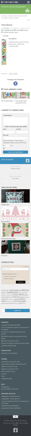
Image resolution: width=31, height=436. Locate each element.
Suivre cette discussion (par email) (16, 126)
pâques (7, 303)
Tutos (3, 376)
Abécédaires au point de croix (10, 362)
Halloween (8, 297)
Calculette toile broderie (8, 345)
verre (24, 303)
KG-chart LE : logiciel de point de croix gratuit (13, 333)
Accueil (4, 16)
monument (11, 299)
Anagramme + (5, 387)
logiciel (21, 297)
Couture (3, 374)
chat (20, 293)
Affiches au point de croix (9, 366)
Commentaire (8, 115)
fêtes (21, 294)
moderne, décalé (8, 278)
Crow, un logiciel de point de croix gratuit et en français (15, 328)
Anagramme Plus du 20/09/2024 (11, 408)
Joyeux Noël (5, 221)
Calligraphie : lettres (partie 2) (10, 396)
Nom (5, 129)
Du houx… (5, 255)
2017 (7, 290)
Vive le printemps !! (7, 101)
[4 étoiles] (24, 30)
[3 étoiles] (17, 30)
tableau (12, 303)
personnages (20, 301)
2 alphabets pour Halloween (10, 405)
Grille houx (5, 205)
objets (3, 301)
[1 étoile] (4, 30)
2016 (3, 290)
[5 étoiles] (4, 32)
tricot (21, 303)
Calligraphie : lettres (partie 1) (10, 399)
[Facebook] (28, 161)
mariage (27, 297)
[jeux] (28, 10)
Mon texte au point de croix (10, 341)
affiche (25, 290)
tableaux (16, 303)
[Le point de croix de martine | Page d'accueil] (12, 2)
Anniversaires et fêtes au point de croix (13, 364)
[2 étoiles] (10, 30)
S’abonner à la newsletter (9, 353)
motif (11, 73)
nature (15, 73)
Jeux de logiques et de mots (9, 389)
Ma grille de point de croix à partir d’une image (14, 337)
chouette (24, 293)
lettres (15, 297)
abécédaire (15, 290)
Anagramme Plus (6, 378)
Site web (5, 135)
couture (15, 295)
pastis (12, 301)
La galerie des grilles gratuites (10, 325)
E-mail (18, 129)
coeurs (3, 295)
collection (8, 295)
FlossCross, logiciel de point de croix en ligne (15, 343)
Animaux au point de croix (9, 369)
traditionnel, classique (10, 276)
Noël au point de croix (8, 371)
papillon (8, 301)
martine (6, 28)
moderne (4, 299)
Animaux (12, 292)
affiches (4, 293)
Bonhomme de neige (8, 238)
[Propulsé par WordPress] (16, 423)
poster (3, 303)
